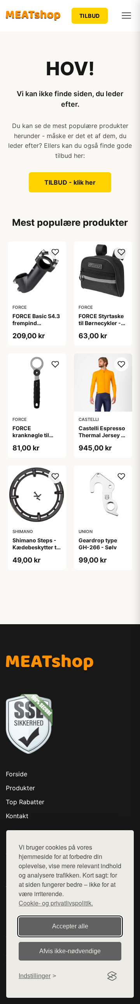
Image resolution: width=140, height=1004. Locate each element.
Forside (16, 774)
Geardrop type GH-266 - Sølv (98, 543)
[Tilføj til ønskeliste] (55, 252)
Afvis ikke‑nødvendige (70, 951)
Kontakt (17, 816)
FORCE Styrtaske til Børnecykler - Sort (101, 323)
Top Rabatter (25, 802)
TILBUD (89, 15)
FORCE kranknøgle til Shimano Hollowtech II (30, 439)
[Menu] (126, 15)
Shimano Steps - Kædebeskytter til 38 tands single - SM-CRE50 (36, 551)
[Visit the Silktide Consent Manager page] (112, 976)
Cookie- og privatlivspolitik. (56, 902)
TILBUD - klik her (70, 182)
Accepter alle (70, 926)
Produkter (20, 788)
